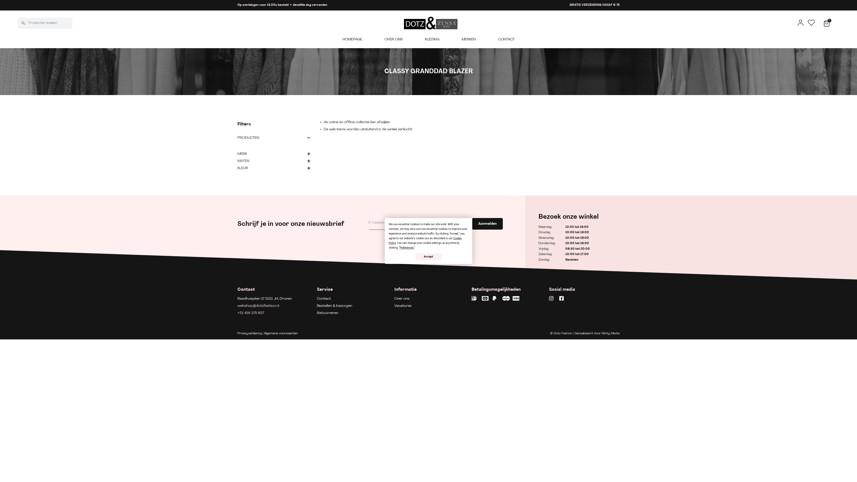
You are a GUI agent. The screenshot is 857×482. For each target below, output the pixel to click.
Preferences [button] (407, 247)
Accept (428, 256)
